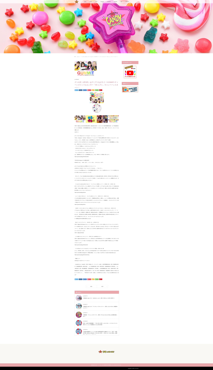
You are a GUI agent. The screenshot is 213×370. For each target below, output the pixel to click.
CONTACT (127, 1)
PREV (91, 286)
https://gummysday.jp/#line (80, 204)
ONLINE (115, 1)
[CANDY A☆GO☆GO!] (106, 354)
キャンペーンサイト (86, 260)
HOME (85, 1)
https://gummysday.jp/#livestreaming (82, 254)
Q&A (121, 1)
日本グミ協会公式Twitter (79, 232)
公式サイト (77, 132)
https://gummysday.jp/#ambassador (82, 156)
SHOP (96, 1)
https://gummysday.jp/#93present (81, 244)
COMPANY (109, 1)
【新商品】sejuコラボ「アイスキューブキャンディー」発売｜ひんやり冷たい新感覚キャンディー (100, 307)
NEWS (91, 1)
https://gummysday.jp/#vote (80, 192)
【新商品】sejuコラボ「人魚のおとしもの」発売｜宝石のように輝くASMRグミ (99, 298)
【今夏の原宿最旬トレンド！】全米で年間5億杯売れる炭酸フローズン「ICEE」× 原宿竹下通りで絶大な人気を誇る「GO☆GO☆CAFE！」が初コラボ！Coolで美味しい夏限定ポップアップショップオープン (100, 333)
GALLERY (102, 1)
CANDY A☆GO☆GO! (135, 368)
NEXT (102, 286)
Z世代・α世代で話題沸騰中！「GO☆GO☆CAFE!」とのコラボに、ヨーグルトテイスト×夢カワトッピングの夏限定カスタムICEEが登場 (100, 324)
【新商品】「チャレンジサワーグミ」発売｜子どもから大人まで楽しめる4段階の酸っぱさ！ (100, 315)
